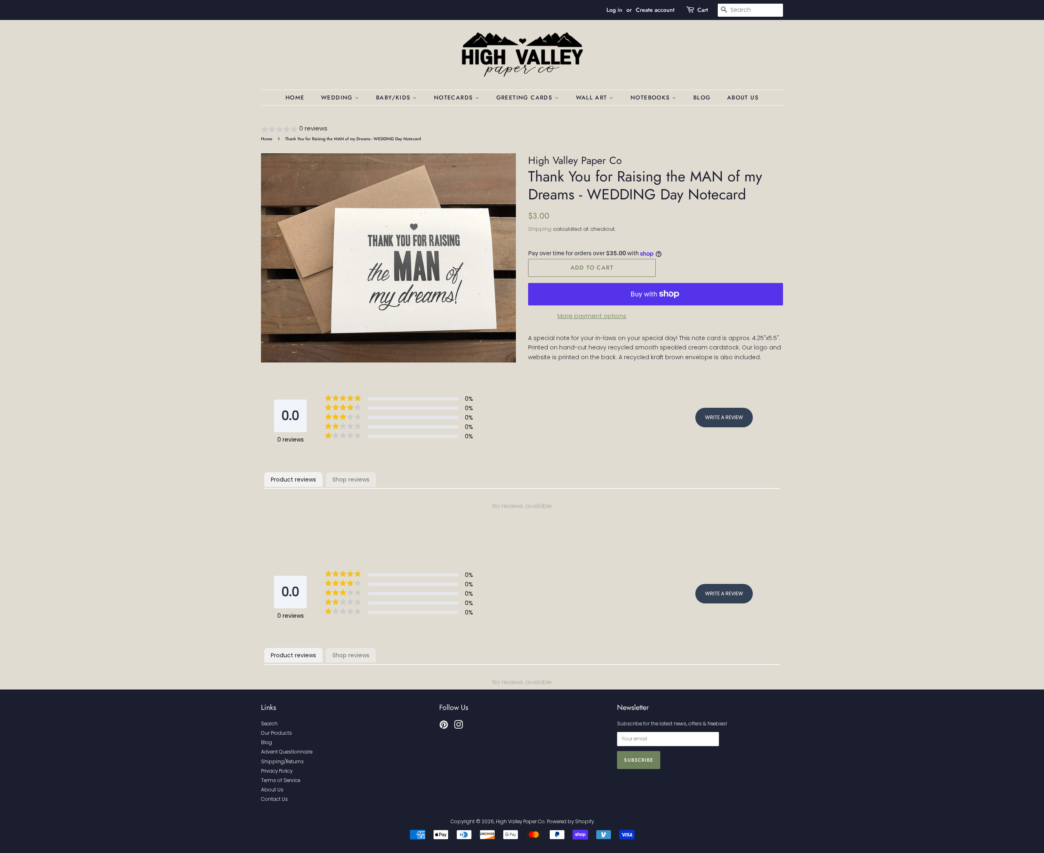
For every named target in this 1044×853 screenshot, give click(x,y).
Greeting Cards (525, 97)
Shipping (539, 229)
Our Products (276, 733)
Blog (702, 97)
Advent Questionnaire (286, 752)
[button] (522, 129)
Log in (614, 10)
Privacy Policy (276, 771)
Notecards (454, 97)
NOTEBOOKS (651, 97)
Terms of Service (280, 780)
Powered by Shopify (570, 821)
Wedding (338, 97)
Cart (702, 10)
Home (295, 97)
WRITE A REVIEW (724, 417)
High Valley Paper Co (520, 821)
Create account (655, 10)
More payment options (591, 316)
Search (269, 723)
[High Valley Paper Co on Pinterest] (443, 726)
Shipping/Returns (282, 761)
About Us (743, 97)
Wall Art (593, 97)
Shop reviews (350, 479)
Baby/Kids (394, 97)
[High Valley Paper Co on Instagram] (458, 726)
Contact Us (274, 799)
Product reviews (293, 479)
